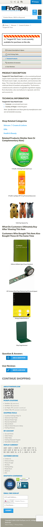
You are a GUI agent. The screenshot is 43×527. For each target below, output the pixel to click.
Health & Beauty (10, 133)
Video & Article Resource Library (14, 426)
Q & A (13, 62)
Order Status (8, 438)
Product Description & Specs (15, 50)
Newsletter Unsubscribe (11, 442)
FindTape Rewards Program (12, 440)
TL (31, 452)
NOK (8, 452)
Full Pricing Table (13, 54)
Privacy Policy (19, 524)
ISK (25, 450)
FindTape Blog (9, 467)
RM (5, 452)
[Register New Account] (18, 2)
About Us (7, 471)
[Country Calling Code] (7, 501)
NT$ (34, 452)
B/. (16, 452)
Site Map (7, 465)
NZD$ (12, 452)
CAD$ (10, 448)
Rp (18, 450)
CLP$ (5, 450)
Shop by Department (10, 422)
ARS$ (25, 448)
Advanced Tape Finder (11, 418)
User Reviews (10, 66)
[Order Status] (22, 2)
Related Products (12, 58)
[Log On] (14, 2)
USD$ (5, 448)
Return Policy (9, 524)
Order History (8, 436)
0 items (36, 2)
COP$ (9, 450)
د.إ (21, 448)
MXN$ (16, 448)
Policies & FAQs (9, 461)
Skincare (13, 25)
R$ (33, 448)
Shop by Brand (9, 424)
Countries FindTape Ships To (13, 416)
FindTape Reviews (10, 428)
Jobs (6, 473)
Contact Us (8, 459)
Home (6, 25)
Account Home (9, 434)
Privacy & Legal (9, 463)
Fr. (35, 448)
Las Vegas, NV (9, 408)
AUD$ (29, 448)
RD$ (15, 450)
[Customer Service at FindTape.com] (11, 2)
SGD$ (26, 452)
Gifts (5, 129)
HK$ (28, 450)
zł (18, 452)
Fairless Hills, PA (9, 410)
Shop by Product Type (11, 420)
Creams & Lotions (24, 25)
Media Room (8, 469)
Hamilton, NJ (8, 403)
